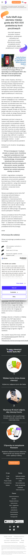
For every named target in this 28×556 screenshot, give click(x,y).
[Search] (23, 2)
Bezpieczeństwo (14, 501)
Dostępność (14, 516)
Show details (19, 283)
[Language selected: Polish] (25, 2)
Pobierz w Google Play (19, 521)
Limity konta (14, 503)
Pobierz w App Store (9, 521)
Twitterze (13, 341)
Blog (8, 478)
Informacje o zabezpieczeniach (11, 540)
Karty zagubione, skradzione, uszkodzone (14, 508)
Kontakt (14, 499)
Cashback (20, 487)
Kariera (8, 485)
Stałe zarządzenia (20, 485)
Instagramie (19, 341)
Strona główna (4, 6)
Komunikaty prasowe (12, 6)
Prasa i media (7, 481)
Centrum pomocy (14, 496)
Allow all (14, 287)
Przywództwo (7, 483)
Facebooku (6, 341)
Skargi (22, 540)
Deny (14, 296)
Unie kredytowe (20, 490)
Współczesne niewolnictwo (11, 542)
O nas (7, 476)
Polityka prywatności (19, 536)
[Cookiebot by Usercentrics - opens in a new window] (20, 258)
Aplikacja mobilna (20, 476)
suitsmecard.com (11, 337)
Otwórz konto (16, 2)
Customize (13, 292)
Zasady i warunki (8, 536)
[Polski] (25, 2)
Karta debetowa (20, 483)
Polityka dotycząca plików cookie (14, 538)
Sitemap (21, 542)
